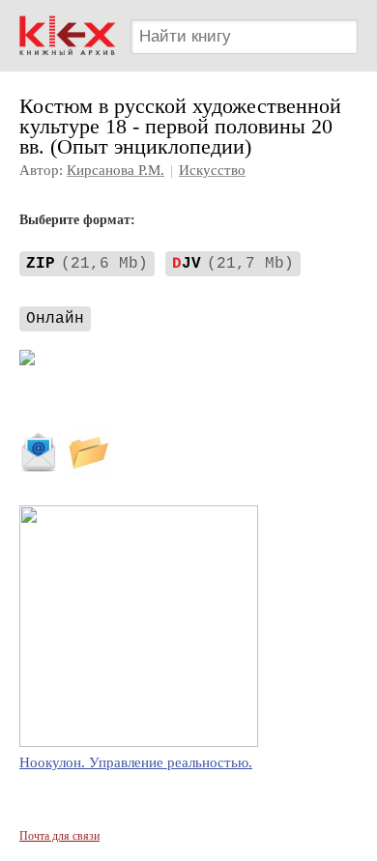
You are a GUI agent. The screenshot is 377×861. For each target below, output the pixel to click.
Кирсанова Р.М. (115, 170)
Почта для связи (59, 836)
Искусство (212, 170)
